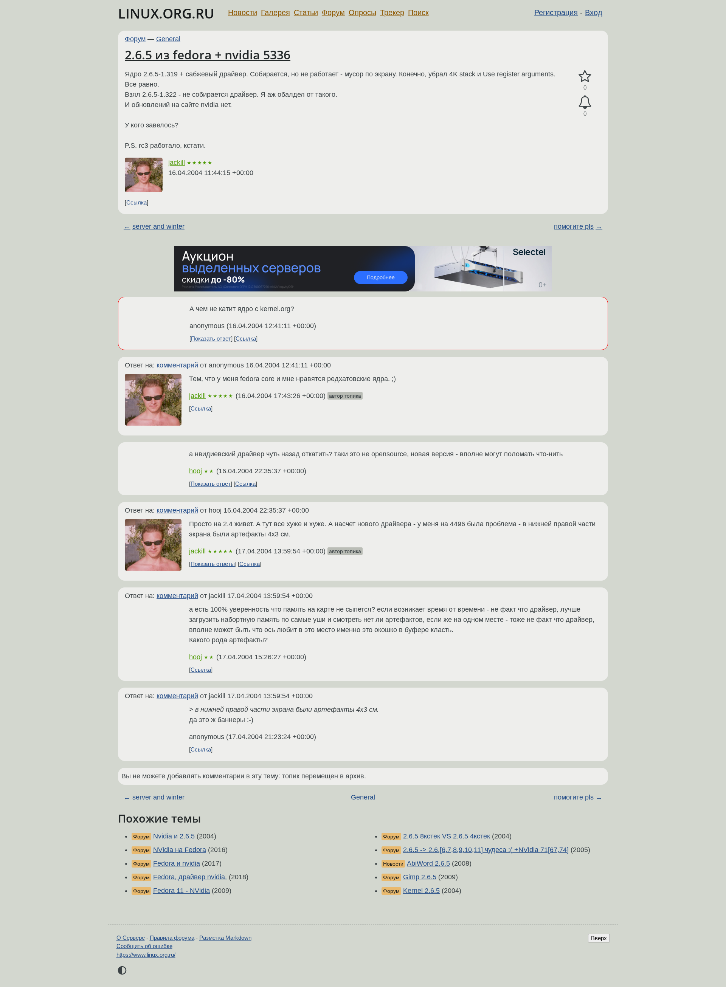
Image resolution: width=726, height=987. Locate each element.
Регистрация (556, 12)
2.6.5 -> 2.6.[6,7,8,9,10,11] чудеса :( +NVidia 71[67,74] (486, 850)
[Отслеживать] (585, 102)
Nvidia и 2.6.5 (174, 836)
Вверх (599, 938)
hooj (195, 471)
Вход (593, 12)
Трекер (392, 12)
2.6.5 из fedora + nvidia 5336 (207, 54)
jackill (176, 162)
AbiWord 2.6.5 (428, 863)
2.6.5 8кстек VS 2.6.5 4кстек (446, 836)
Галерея (275, 12)
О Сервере (130, 937)
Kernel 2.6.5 (421, 890)
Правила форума (172, 937)
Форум (333, 12)
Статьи (306, 12)
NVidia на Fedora (179, 850)
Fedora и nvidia (176, 863)
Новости (242, 12)
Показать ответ (211, 338)
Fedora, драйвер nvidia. (190, 877)
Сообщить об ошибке (144, 946)
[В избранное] (585, 76)
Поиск (418, 12)
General (168, 39)
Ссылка (136, 202)
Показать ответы (213, 564)
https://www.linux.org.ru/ (145, 954)
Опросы (362, 12)
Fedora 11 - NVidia (181, 890)
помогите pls (574, 226)
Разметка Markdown (225, 937)
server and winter (158, 226)
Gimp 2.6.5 (419, 877)
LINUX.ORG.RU (166, 13)
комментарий (177, 365)
